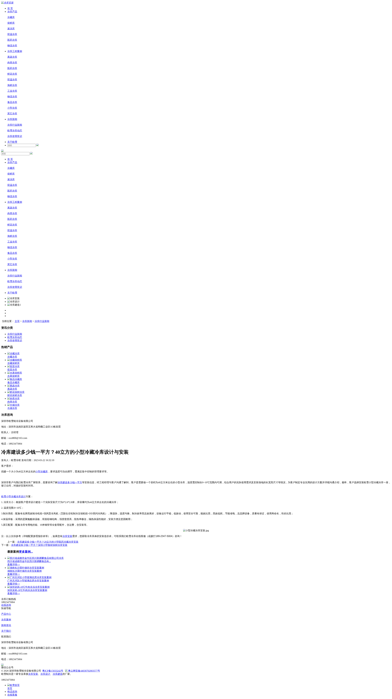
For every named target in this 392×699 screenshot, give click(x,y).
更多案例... (26, 551)
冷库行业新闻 (14, 125)
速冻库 (11, 28)
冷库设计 (45, 674)
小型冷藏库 (42, 471)
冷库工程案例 (14, 51)
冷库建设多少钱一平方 (70, 482)
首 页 (10, 8)
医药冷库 (12, 40)
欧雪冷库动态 (14, 130)
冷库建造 (57, 674)
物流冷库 (12, 45)
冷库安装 (67, 536)
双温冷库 (12, 34)
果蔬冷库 (12, 57)
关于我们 (6, 631)
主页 (17, 321)
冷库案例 (6, 619)
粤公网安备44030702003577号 (84, 670)
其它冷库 (12, 113)
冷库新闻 (12, 119)
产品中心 (6, 614)
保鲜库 (11, 23)
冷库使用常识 (14, 136)
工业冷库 (12, 91)
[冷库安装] (7, 2)
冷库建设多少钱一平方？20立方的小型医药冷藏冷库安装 (47, 542)
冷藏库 (11, 17)
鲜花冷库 (12, 74)
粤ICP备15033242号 (52, 670)
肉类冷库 (12, 62)
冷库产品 (12, 11)
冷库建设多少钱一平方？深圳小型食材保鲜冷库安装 (39, 545)
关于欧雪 (12, 142)
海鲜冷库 (12, 85)
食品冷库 (12, 102)
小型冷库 (12, 108)
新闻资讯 (6, 625)
